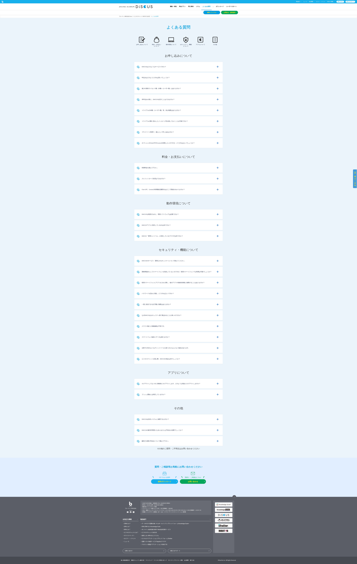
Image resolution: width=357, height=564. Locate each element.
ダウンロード (220, 6)
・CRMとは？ (127, 523)
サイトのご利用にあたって (160, 560)
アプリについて (200, 44)
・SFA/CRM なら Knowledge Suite (150, 526)
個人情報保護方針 (125, 560)
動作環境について (171, 44)
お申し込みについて (142, 44)
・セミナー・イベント (129, 538)
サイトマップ (149, 560)
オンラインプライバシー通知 (175, 560)
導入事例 (190, 6)
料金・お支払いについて (156, 45)
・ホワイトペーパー (128, 535)
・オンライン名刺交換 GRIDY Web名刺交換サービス (155, 529)
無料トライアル (211, 12)
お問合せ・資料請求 (229, 12)
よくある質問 (206, 6)
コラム (198, 6)
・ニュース (126, 541)
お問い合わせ (128, 551)
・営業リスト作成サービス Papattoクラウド (153, 541)
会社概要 (186, 560)
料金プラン (182, 6)
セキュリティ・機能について (186, 45)
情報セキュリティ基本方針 (137, 560)
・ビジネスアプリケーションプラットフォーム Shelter (156, 538)
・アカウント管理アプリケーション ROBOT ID (153, 544)
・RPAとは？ (126, 529)
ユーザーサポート (231, 6)
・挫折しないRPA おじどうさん (149, 535)
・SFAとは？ (126, 526)
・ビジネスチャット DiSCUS (148, 532)
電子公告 (192, 560)
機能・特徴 (173, 6)
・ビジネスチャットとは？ (130, 532)
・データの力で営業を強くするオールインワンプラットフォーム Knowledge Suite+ (164, 523)
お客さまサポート (175, 551)
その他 (215, 44)
